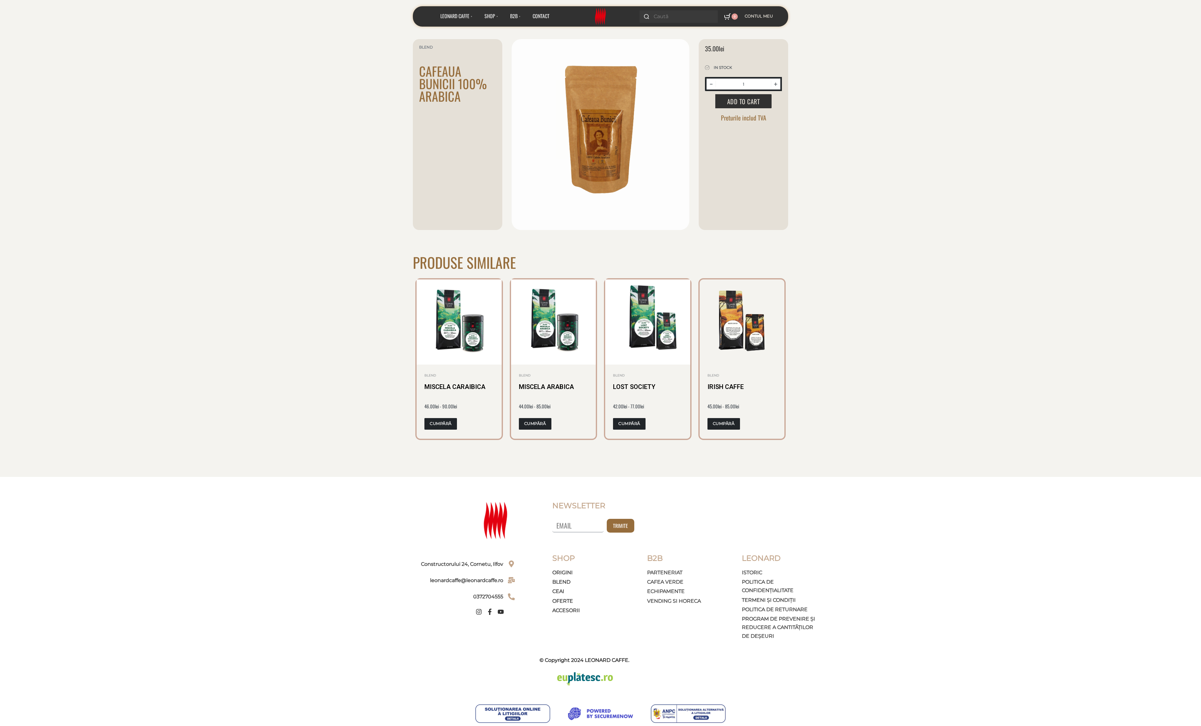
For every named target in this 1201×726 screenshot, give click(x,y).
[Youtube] (501, 612)
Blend (426, 47)
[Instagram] (479, 612)
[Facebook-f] (490, 612)
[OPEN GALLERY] (600, 126)
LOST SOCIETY (634, 387)
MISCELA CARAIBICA (454, 387)
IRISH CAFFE (725, 387)
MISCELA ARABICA (546, 387)
